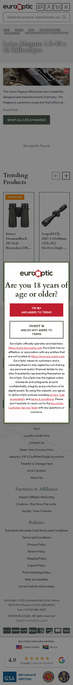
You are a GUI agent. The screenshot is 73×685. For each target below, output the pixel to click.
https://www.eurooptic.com (25, 348)
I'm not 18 (36, 330)
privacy (53, 395)
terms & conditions (42, 399)
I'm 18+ (36, 310)
